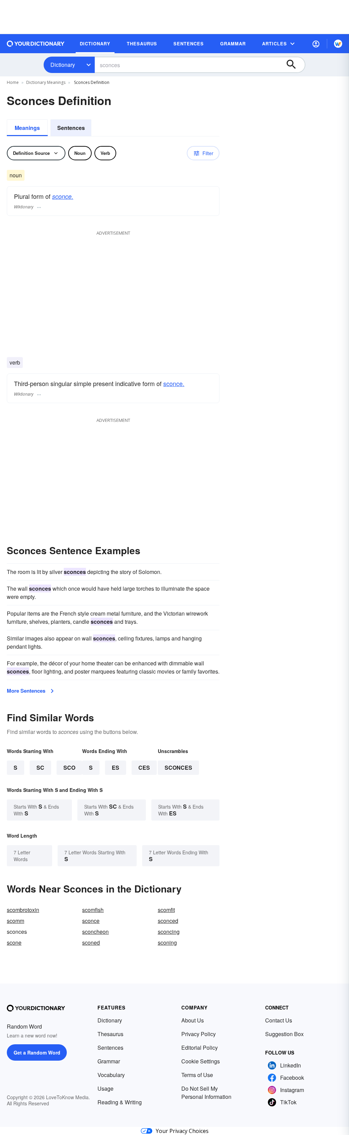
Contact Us (278, 1020)
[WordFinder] (338, 43)
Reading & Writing (119, 1102)
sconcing (169, 931)
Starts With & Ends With (36, 809)
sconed (91, 942)
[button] (316, 43)
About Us (192, 1020)
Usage (105, 1088)
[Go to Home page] (36, 44)
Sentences (71, 128)
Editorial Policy (199, 1047)
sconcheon (95, 931)
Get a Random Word (37, 1052)
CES (144, 767)
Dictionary (62, 65)
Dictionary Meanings (45, 82)
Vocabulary (111, 1075)
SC (40, 767)
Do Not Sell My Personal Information (206, 1093)
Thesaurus (110, 1034)
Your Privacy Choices (182, 1131)
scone (14, 942)
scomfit (166, 910)
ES (115, 767)
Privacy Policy (198, 1034)
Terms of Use (197, 1075)
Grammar (108, 1061)
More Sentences (26, 690)
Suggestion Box (284, 1034)
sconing (167, 942)
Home (13, 82)
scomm (15, 921)
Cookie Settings (200, 1061)
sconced (168, 921)
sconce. (62, 196)
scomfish (93, 910)
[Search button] (294, 64)
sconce (91, 921)
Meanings (27, 128)
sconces (178, 767)
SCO (69, 767)
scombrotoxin (23, 910)
